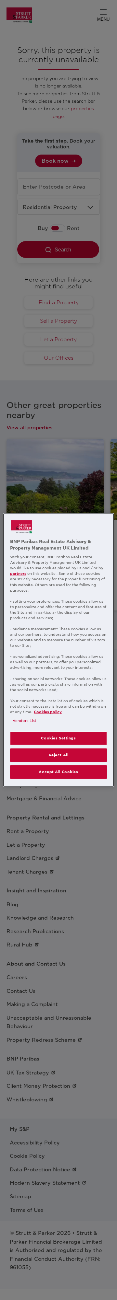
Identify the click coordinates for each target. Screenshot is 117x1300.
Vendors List (24, 720)
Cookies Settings (58, 738)
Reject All (59, 755)
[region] (58, 650)
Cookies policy (48, 712)
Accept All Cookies (58, 771)
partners (18, 573)
